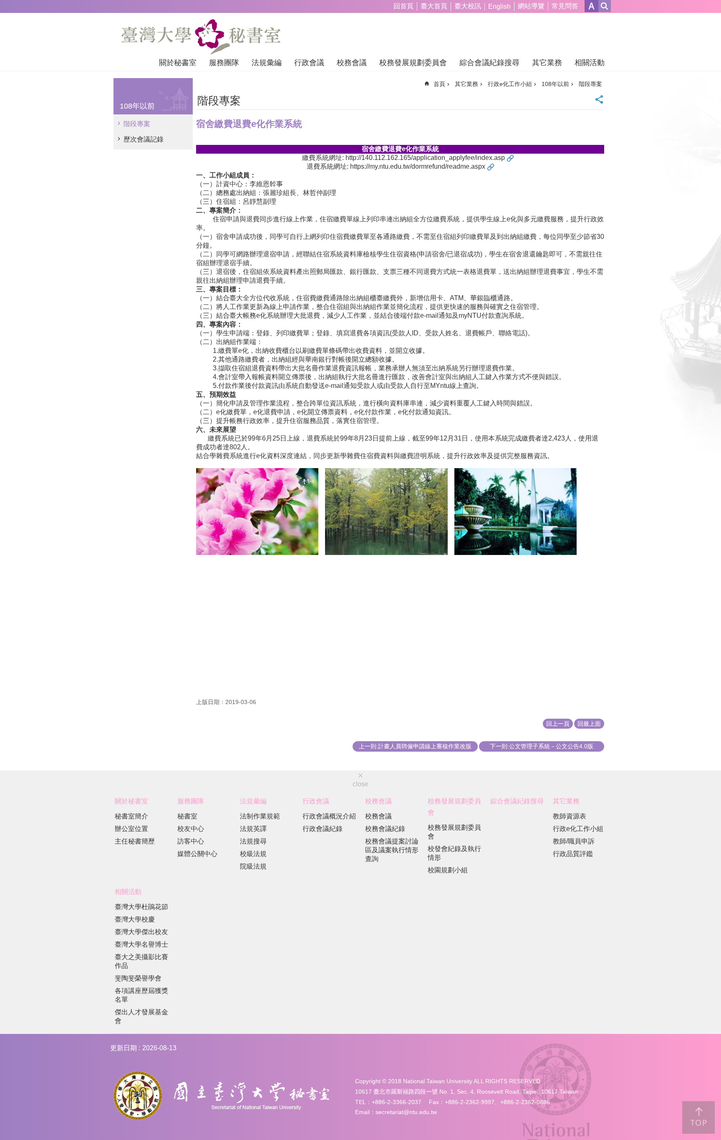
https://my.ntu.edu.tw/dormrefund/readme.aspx (417, 166)
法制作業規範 (260, 816)
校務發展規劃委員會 (413, 62)
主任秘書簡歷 (135, 841)
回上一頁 (558, 723)
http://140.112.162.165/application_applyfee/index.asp (425, 157)
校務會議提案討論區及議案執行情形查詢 (391, 850)
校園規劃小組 (448, 870)
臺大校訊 (467, 6)
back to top (698, 1117)
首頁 (439, 84)
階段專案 (137, 123)
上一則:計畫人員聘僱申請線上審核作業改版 (415, 746)
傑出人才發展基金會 (141, 1016)
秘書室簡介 (131, 816)
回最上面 (589, 723)
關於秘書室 (178, 62)
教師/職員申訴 (574, 841)
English (499, 6)
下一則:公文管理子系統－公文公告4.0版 (541, 746)
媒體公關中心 (197, 853)
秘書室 (187, 816)
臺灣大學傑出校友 (141, 931)
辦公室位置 (131, 828)
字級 (591, 6)
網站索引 (604, 6)
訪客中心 (190, 841)
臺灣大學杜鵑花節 (141, 906)
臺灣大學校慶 (135, 919)
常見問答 (565, 6)
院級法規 (253, 866)
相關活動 (590, 62)
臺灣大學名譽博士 (141, 944)
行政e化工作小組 (510, 84)
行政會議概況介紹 (329, 816)
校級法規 (253, 853)
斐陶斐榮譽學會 (138, 978)
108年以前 (555, 84)
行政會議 (309, 62)
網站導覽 (531, 6)
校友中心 (190, 828)
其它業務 (547, 62)
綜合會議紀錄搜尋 (489, 62)
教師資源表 (569, 816)
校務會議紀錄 (385, 828)
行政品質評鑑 (573, 853)
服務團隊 (224, 62)
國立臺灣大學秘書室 (201, 36)
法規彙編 (267, 62)
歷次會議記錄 (144, 139)
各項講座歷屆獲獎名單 (141, 995)
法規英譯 (253, 828)
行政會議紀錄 (323, 828)
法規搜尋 (253, 841)
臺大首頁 (434, 6)
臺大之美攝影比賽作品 (141, 961)
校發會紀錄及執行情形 (454, 853)
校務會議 (352, 62)
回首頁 (403, 6)
